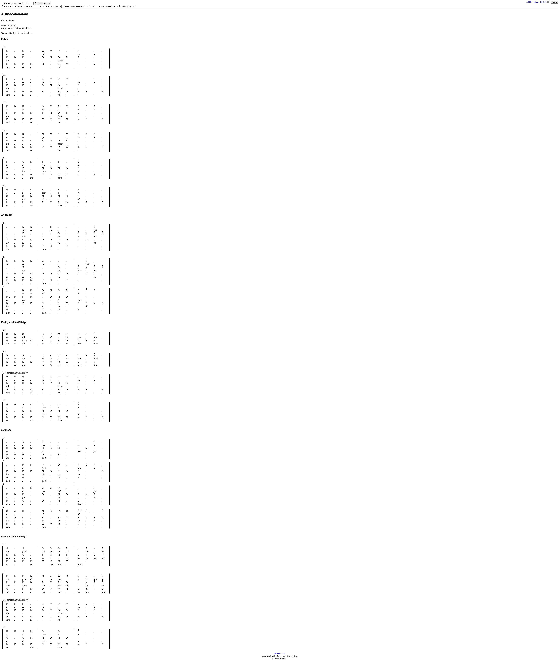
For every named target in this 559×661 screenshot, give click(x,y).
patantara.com (279, 653)
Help (528, 2)
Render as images (42, 3)
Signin (554, 2)
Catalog (536, 2)
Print (543, 2)
